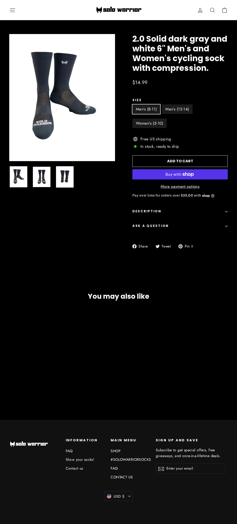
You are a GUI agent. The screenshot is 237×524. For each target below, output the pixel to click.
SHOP (116, 451)
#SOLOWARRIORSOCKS (130, 459)
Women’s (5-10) (149, 123)
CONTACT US (122, 477)
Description (146, 211)
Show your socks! (80, 459)
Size (137, 100)
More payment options (180, 186)
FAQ (69, 451)
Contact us (74, 468)
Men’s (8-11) (146, 109)
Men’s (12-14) (177, 109)
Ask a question (150, 226)
